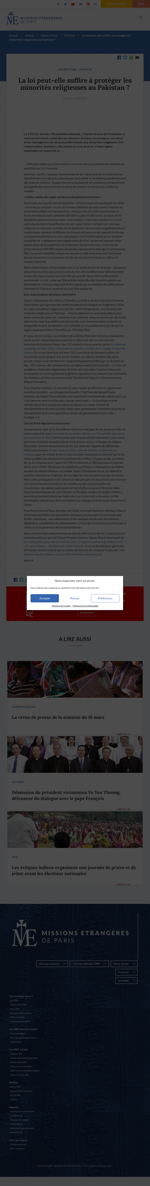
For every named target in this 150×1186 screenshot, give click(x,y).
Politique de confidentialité (85, 605)
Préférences (105, 598)
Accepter (44, 598)
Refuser (75, 598)
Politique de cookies (61, 605)
